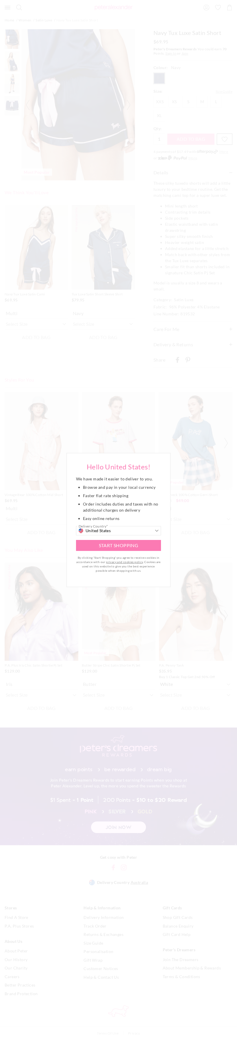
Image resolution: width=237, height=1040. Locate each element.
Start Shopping (118, 545)
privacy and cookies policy (124, 562)
